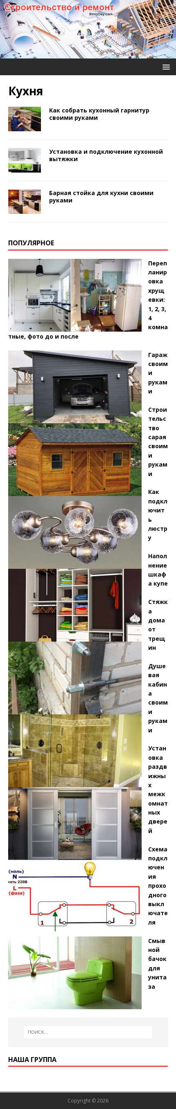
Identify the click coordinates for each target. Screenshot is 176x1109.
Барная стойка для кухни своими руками (101, 196)
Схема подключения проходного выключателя (158, 885)
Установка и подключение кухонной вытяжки (106, 155)
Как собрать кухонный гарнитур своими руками (99, 113)
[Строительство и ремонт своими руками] (88, 54)
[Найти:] (88, 1032)
